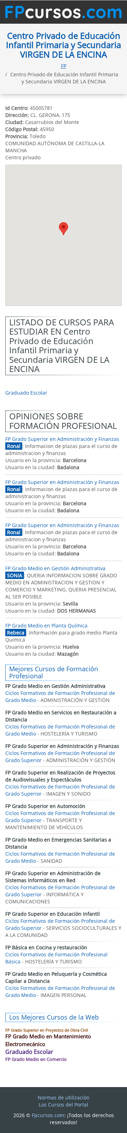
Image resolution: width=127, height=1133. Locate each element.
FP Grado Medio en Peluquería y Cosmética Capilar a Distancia (56, 977)
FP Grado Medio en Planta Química (46, 625)
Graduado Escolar (26, 392)
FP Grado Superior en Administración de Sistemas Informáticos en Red (53, 877)
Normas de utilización (64, 1097)
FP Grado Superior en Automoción (45, 806)
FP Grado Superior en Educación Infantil (52, 913)
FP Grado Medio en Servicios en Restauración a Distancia (60, 716)
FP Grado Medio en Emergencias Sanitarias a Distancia (58, 843)
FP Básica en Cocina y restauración (46, 947)
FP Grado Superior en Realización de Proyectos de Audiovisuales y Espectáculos (60, 776)
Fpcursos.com (48, 1115)
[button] (63, 228)
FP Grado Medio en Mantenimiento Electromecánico (48, 1040)
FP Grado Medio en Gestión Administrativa (55, 568)
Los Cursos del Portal (63, 1104)
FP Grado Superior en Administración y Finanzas (62, 439)
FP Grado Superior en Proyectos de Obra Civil (46, 1030)
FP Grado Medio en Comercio (36, 1059)
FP (63, 66)
